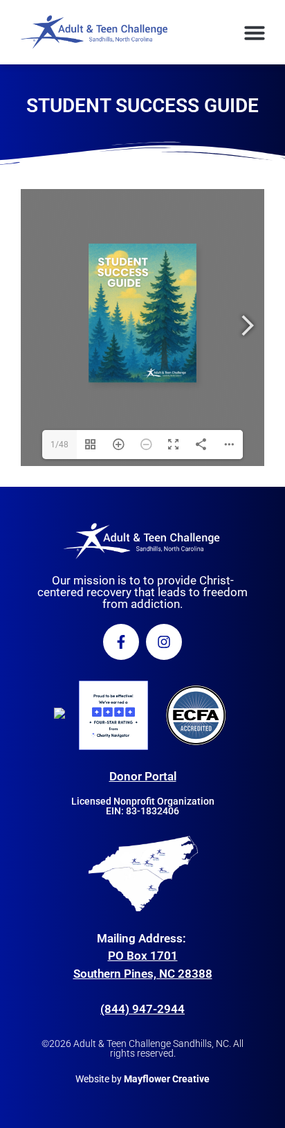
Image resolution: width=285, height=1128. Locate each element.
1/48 (59, 444)
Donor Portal (142, 776)
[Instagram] (164, 642)
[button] (254, 32)
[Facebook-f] (121, 642)
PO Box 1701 (143, 956)
